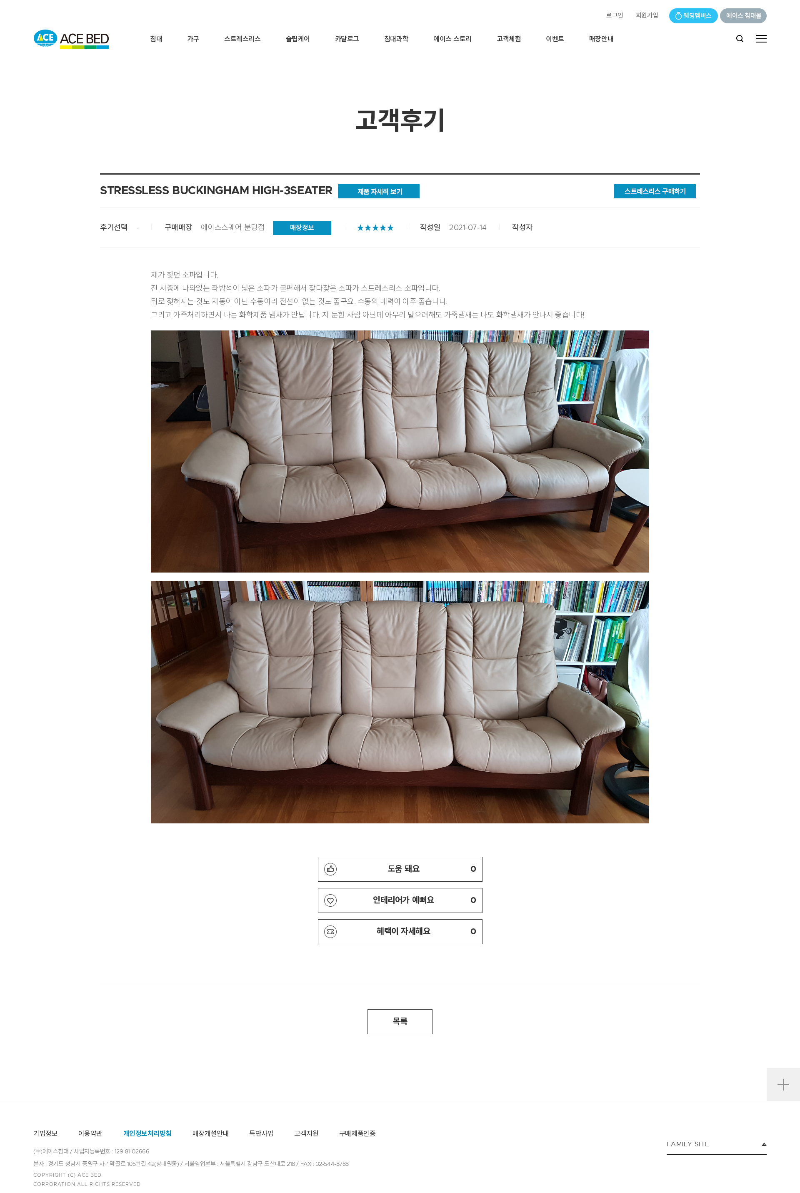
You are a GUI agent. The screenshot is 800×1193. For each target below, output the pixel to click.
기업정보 (45, 1133)
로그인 (614, 16)
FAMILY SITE (688, 1144)
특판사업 (261, 1133)
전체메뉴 (761, 39)
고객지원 (306, 1133)
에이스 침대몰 (744, 16)
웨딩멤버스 (697, 16)
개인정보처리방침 (147, 1133)
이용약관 (90, 1133)
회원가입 (647, 16)
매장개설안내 (210, 1133)
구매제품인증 (357, 1133)
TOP (783, 1057)
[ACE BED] (71, 39)
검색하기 (739, 39)
